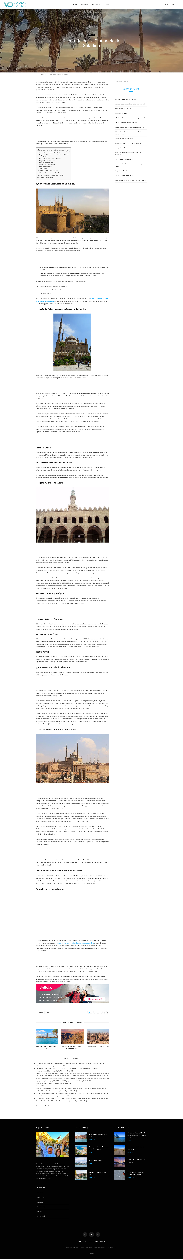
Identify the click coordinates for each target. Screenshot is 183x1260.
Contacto (107, 4)
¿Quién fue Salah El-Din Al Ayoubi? (47, 171)
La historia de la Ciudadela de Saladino (49, 173)
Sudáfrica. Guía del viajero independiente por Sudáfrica (130, 180)
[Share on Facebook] (26, 83)
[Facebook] (85, 1234)
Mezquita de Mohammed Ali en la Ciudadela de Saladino (54, 155)
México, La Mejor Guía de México (124, 159)
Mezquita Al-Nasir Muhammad (47, 160)
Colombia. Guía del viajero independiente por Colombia (130, 118)
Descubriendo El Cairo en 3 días (98, 1046)
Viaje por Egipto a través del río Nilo (47, 1047)
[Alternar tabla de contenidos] (67, 150)
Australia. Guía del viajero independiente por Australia (130, 104)
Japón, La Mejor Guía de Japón (123, 148)
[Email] (26, 98)
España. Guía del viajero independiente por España (129, 127)
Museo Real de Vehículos (45, 166)
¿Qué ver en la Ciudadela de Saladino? (48, 153)
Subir (92, 1253)
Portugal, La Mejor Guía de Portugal (124, 175)
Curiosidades (41, 1197)
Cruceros (40, 1193)
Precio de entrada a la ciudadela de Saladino (50, 175)
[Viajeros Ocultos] (15, 4)
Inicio (75, 4)
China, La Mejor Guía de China (123, 113)
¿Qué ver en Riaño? (95, 1161)
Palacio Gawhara (43, 157)
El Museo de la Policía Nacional (47, 164)
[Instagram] (98, 1234)
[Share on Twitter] (26, 88)
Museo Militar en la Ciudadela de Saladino (50, 158)
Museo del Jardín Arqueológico (47, 162)
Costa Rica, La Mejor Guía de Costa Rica (126, 122)
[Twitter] (91, 1234)
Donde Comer (41, 1207)
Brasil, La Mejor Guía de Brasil (123, 109)
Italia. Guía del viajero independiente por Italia (128, 143)
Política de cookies (97, 1242)
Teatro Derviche (43, 168)
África (40, 1012)
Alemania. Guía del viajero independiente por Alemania (130, 95)
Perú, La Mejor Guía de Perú (122, 171)
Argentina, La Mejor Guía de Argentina (125, 99)
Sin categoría (41, 1216)
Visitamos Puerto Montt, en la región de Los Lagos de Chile (137, 1135)
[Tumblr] (26, 102)
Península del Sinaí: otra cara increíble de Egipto (72, 1047)
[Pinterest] (26, 93)
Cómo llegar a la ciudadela (45, 177)
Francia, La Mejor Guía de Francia (124, 139)
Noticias (39, 1211)
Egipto (49, 1012)
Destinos (83, 4)
